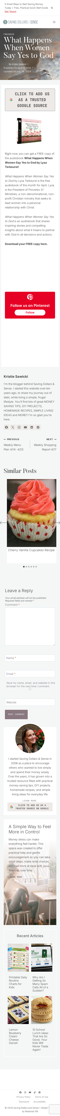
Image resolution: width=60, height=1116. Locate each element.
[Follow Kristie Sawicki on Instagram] (19, 427)
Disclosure (24, 1101)
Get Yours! (10, 11)
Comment (12, 604)
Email (10, 673)
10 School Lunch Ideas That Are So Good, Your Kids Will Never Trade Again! (40, 1039)
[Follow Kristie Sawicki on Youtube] (25, 427)
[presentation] (32, 513)
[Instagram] (25, 1092)
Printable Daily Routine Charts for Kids (18, 982)
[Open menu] (54, 22)
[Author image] (6, 64)
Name (11, 658)
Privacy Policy (23, 1097)
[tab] (24, 566)
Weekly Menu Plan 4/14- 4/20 (13, 444)
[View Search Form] (52, 8)
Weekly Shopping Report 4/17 (45, 444)
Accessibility (40, 1101)
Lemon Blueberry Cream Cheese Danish (15, 1036)
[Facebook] (20, 1092)
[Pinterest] (40, 1092)
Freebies (9, 34)
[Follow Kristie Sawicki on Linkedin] (31, 427)
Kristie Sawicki (19, 64)
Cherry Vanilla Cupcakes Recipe (31, 550)
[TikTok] (35, 1092)
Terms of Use (41, 1097)
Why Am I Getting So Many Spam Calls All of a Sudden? (40, 984)
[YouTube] (30, 1092)
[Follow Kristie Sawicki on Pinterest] (38, 427)
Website (11, 702)
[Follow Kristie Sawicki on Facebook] (6, 427)
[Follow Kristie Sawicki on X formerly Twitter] (13, 427)
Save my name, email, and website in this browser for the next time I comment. (30, 684)
